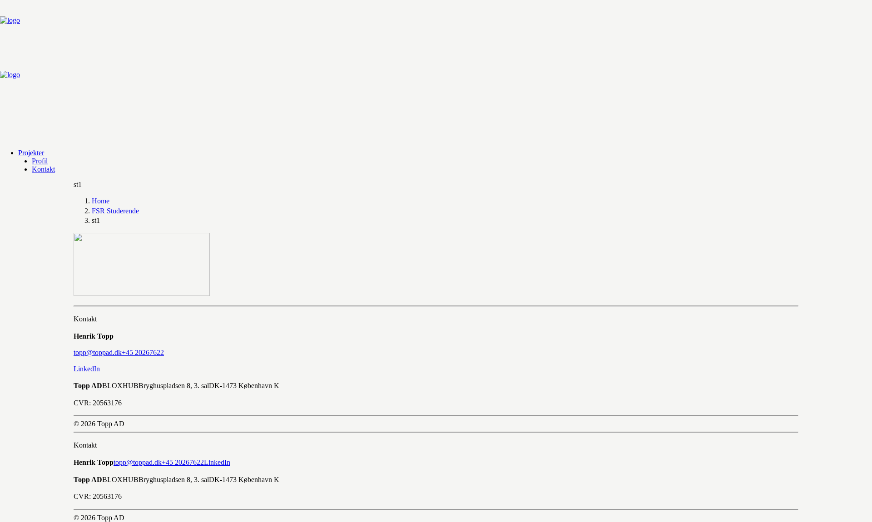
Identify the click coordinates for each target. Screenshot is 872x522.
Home (100, 201)
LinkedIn (87, 369)
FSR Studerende (115, 211)
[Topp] (436, 70)
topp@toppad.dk (138, 462)
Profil (40, 161)
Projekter (31, 153)
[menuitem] (445, 153)
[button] (98, 352)
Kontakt (43, 169)
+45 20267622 (183, 462)
